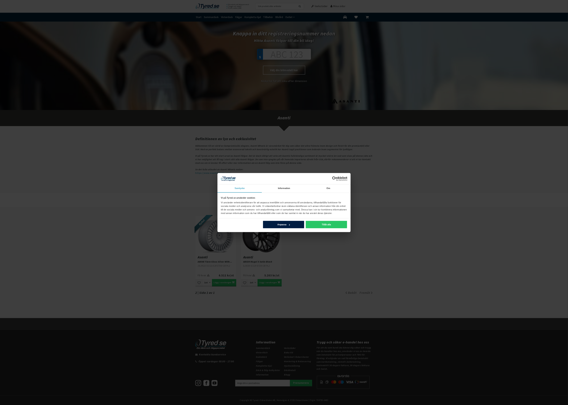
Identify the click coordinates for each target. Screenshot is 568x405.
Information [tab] (284, 188)
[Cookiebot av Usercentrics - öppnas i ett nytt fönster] (334, 178)
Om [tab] (328, 188)
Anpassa (281, 224)
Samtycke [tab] (240, 188)
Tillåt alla (326, 224)
